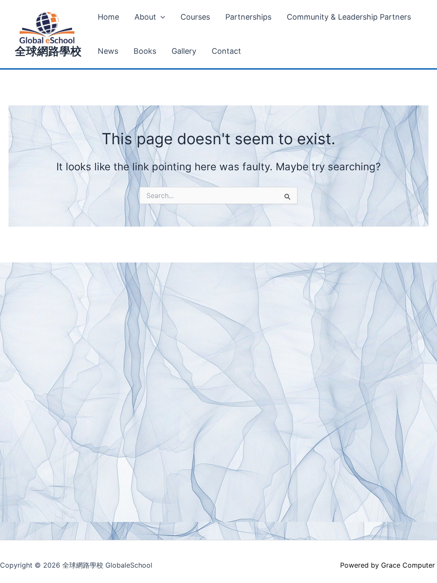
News (108, 51)
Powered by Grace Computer (388, 565)
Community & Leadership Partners (349, 16)
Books (145, 51)
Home (108, 16)
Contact (226, 51)
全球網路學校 (48, 51)
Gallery (184, 51)
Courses (195, 16)
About (145, 16)
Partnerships (248, 16)
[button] (160, 17)
